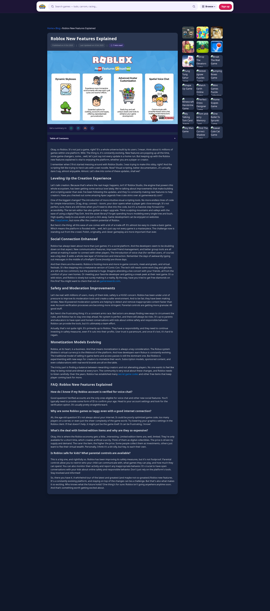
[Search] (194, 6)
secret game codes (128, 374)
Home (50, 28)
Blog (58, 28)
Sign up (225, 6)
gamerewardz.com (110, 281)
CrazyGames (61, 220)
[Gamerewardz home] (42, 6)
